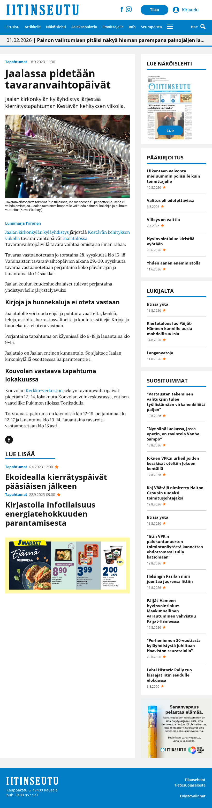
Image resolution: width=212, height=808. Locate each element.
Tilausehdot (195, 779)
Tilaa (154, 10)
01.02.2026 (106, 40)
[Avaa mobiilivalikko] (170, 27)
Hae (194, 26)
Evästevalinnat (193, 796)
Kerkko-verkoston (44, 390)
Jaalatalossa (75, 238)
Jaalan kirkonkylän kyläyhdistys (37, 232)
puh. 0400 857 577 (22, 794)
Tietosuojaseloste (190, 785)
